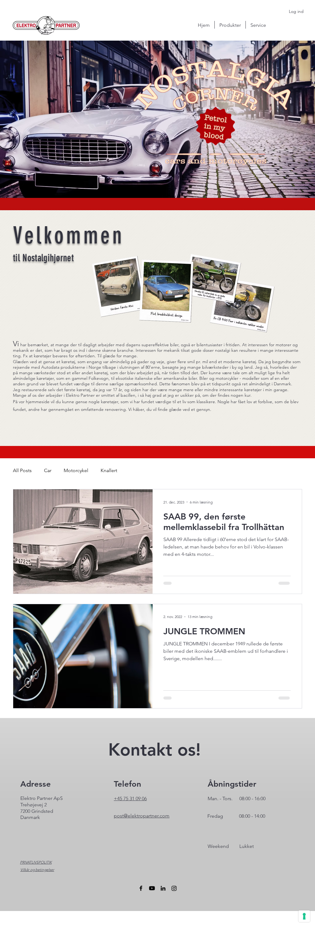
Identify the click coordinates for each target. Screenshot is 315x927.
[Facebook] (141, 888)
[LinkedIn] (163, 888)
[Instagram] (174, 888)
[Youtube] (152, 888)
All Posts (22, 470)
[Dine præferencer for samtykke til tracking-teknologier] (304, 916)
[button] (230, 25)
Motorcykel (76, 470)
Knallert (109, 470)
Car (47, 470)
